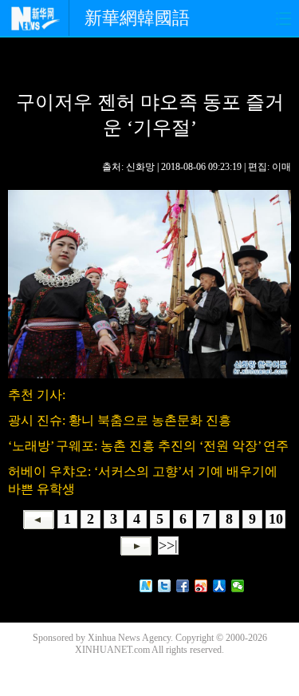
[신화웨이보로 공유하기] (146, 585)
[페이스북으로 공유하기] (183, 585)
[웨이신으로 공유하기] (238, 585)
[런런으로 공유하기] (219, 585)
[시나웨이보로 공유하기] (201, 585)
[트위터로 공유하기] (164, 585)
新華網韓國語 (137, 18)
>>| (168, 545)
